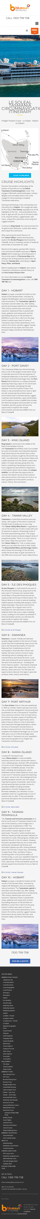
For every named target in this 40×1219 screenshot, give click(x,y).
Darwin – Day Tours (9, 1092)
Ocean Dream (7, 1031)
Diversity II (6, 993)
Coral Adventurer (8, 982)
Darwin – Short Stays (9, 1095)
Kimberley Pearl (8, 1005)
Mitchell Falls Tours (9, 1108)
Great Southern (8, 1067)
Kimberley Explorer (9, 1010)
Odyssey (6, 1033)
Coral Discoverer (8, 985)
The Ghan (6, 1064)
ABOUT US (5, 1141)
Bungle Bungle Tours (9, 1084)
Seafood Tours (7, 1123)
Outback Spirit (7, 1164)
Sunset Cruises (8, 1128)
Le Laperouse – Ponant (10, 1021)
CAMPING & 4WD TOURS (9, 1151)
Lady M (5, 1013)
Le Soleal (6, 1023)
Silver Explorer (7, 1054)
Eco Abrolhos (7, 1000)
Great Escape (7, 1003)
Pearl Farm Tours (8, 1110)
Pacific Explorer (8, 1036)
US (34, 31)
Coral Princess (7, 990)
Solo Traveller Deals (9, 1138)
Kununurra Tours (8, 1102)
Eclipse (5, 998)
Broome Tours (7, 1082)
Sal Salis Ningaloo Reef (10, 1161)
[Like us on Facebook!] (10, 1198)
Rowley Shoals (7, 1117)
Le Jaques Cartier (8, 1018)
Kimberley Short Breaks (10, 1100)
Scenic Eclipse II (8, 1046)
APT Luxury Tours (8, 1153)
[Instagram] (35, 18)
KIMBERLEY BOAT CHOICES (10, 977)
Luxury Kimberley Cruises (11, 1105)
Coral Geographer (8, 987)
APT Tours (6, 1077)
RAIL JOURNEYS (6, 1061)
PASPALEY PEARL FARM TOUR (12, 1114)
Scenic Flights (7, 1120)
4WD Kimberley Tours (9, 1158)
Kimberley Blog (7, 1143)
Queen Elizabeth (8, 1041)
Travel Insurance (8, 1148)
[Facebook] (32, 18)
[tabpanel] (20, 66)
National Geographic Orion (9, 1027)
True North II (7, 1059)
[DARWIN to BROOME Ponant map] (20, 149)
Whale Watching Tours (10, 1130)
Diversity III (6, 995)
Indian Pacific (7, 1069)
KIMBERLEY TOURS (7, 1072)
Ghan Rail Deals (8, 1135)
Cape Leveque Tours (9, 1090)
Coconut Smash (22, 1214)
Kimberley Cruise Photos (10, 1146)
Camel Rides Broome (9, 1087)
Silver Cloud (6, 1051)
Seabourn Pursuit (8, 1049)
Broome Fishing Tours (10, 1079)
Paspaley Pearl (8, 1038)
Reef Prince (6, 1043)
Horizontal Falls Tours (10, 1097)
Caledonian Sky (8, 980)
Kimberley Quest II (8, 1008)
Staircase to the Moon (10, 1125)
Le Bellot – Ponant (8, 1016)
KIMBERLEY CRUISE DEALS (9, 1133)
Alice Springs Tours (9, 1074)
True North (6, 1056)
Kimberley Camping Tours (11, 1156)
